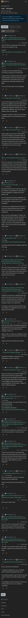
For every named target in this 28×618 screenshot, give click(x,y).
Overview (4, 26)
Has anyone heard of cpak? (9, 238)
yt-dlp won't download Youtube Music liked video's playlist (14, 40)
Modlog (3, 602)
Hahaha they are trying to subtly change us (12, 497)
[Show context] (3, 43)
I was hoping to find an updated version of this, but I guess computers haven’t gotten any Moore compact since (14, 424)
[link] (5, 43)
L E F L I (6, 1)
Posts (18, 26)
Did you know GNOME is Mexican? (11, 352)
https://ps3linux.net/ (7, 406)
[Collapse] (3, 35)
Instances (3, 605)
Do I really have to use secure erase (11, 98)
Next (3, 594)
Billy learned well (5, 323)
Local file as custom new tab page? (10, 184)
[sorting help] (16, 31)
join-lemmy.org (5, 615)
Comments (12, 26)
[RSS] (18, 31)
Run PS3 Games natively (7, 398)
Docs (2, 609)
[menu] (26, 1)
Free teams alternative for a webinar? (12, 369)
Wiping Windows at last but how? (11, 473)
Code (2, 612)
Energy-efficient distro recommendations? (13, 562)
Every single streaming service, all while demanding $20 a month (14, 519)
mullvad (14, 162)
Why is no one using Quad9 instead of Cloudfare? (13, 157)
